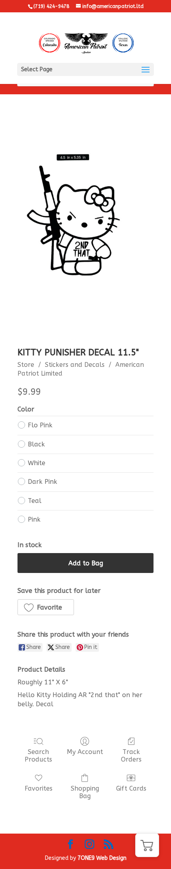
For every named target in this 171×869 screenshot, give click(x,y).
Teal (34, 501)
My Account (85, 752)
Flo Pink (40, 425)
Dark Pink (42, 481)
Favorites (38, 788)
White (36, 463)
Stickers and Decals (75, 364)
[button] (45, 607)
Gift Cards (131, 788)
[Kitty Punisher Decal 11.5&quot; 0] (85, 226)
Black (36, 444)
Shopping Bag (85, 792)
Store (25, 364)
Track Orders (131, 755)
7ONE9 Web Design (102, 858)
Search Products (38, 755)
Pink (34, 519)
